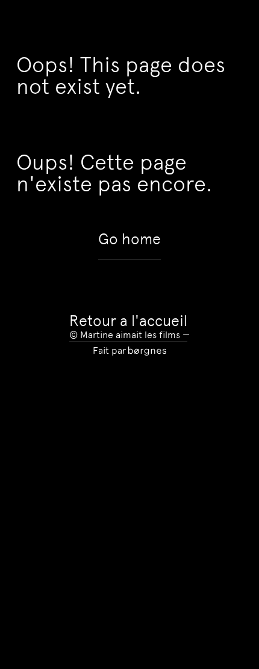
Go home (129, 239)
